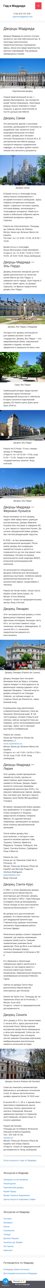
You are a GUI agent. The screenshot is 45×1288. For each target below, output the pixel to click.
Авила (6, 1226)
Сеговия (7, 1218)
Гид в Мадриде (14, 6)
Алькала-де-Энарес (13, 1242)
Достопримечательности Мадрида (20, 1273)
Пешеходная (9, 1183)
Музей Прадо (9, 1191)
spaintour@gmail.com (23, 16)
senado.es (8, 1138)
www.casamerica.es (12, 743)
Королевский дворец (13, 1187)
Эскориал (8, 1222)
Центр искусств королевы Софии (19, 1199)
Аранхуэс (7, 1250)
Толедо (6, 1234)
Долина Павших (11, 1238)
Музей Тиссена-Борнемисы (16, 1195)
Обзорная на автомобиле (15, 1179)
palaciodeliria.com (11, 875)
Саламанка (8, 1230)
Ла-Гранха (8, 1246)
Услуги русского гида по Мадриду (19, 1160)
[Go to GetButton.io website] (5, 1285)
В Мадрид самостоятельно (16, 1269)
